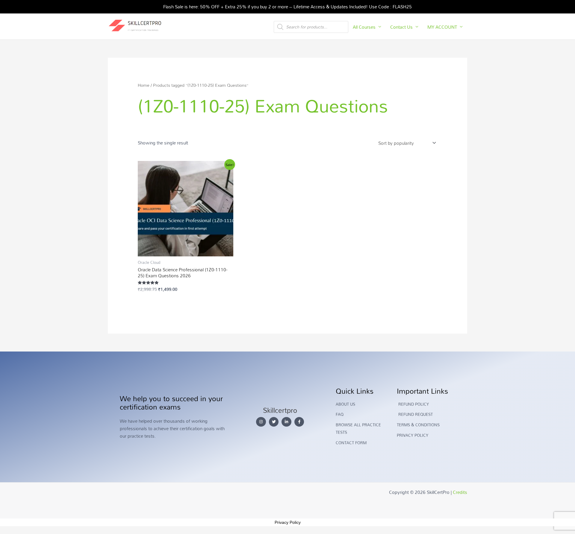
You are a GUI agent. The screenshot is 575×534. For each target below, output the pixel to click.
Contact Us (401, 26)
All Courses (364, 26)
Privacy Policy (288, 522)
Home (143, 85)
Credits (460, 492)
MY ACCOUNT (442, 26)
